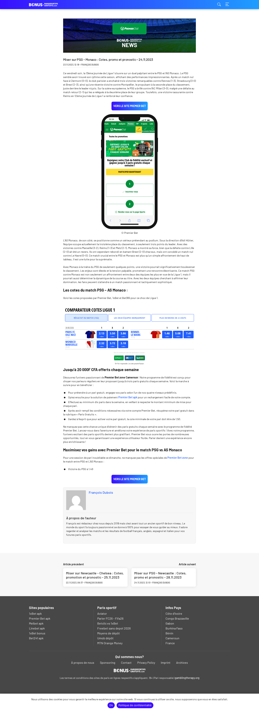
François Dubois (101, 492)
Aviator (102, 613)
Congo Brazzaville (177, 618)
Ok (111, 705)
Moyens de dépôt (108, 633)
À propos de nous (82, 662)
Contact (126, 662)
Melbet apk (36, 623)
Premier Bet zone (177, 457)
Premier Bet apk (127, 397)
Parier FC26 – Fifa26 (110, 618)
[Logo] (129, 670)
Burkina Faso (174, 628)
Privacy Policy (146, 662)
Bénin (169, 633)
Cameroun (172, 638)
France (170, 643)
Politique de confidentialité (135, 705)
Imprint (165, 662)
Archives (182, 662)
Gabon (170, 623)
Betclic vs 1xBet (107, 623)
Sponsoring (107, 662)
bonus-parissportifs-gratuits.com (48, 4)
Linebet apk (37, 628)
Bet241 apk (36, 638)
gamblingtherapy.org (187, 677)
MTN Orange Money (109, 643)
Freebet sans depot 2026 (114, 628)
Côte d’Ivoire (174, 613)
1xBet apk (35, 613)
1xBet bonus (37, 633)
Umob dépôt (105, 638)
